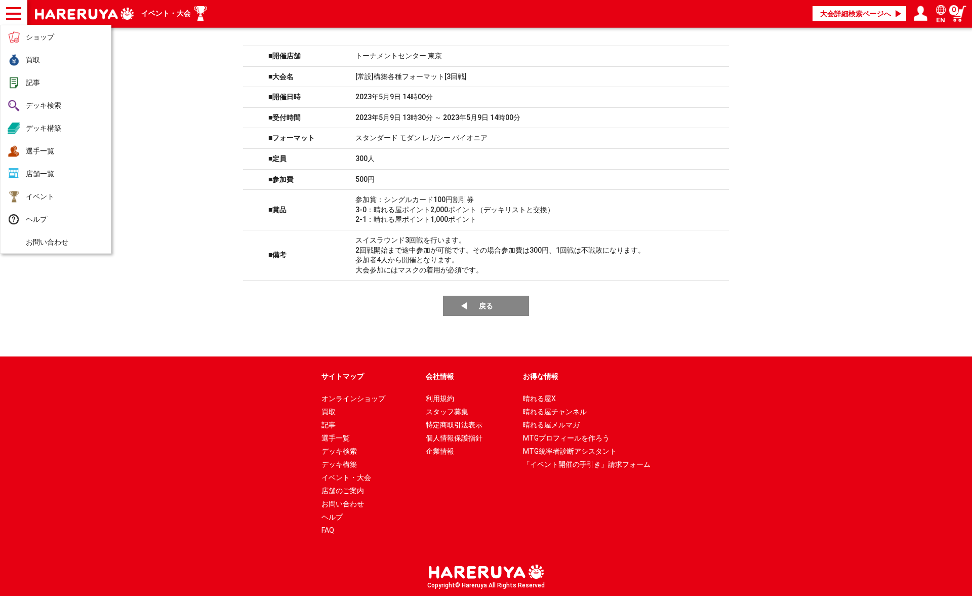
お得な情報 (540, 376)
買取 (33, 60)
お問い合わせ (47, 242)
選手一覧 (40, 151)
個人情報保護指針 (454, 438)
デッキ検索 (43, 105)
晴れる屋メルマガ (551, 425)
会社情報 (440, 376)
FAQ (327, 530)
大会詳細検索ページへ (855, 14)
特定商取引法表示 (454, 425)
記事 (33, 82)
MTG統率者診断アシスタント (570, 451)
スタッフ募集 (447, 412)
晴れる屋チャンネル (555, 412)
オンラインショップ (353, 398)
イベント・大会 (166, 13)
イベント (40, 196)
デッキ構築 (43, 128)
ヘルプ (36, 219)
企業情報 (440, 451)
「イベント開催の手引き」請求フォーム (587, 464)
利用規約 (440, 398)
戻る (486, 306)
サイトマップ (342, 376)
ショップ (40, 37)
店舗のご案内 (342, 491)
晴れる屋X (539, 398)
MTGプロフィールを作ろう (566, 438)
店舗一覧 (40, 174)
